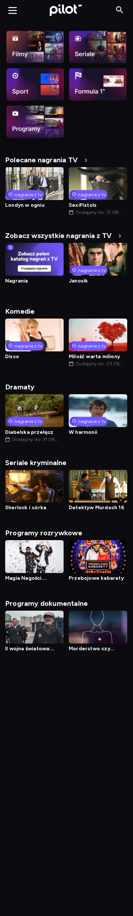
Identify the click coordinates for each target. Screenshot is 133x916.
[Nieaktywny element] (35, 47)
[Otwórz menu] (12, 10)
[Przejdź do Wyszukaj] (119, 10)
